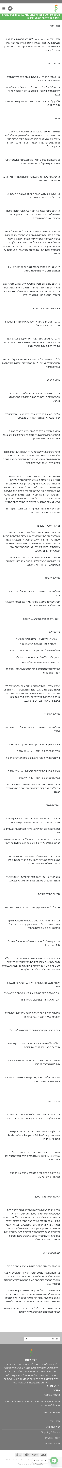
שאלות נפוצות (53, 1426)
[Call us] (48, 1386)
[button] (10, 8)
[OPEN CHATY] (54, 1460)
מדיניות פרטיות (52, 1443)
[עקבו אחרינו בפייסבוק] (58, 1386)
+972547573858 (45, 1405)
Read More (17, 1382)
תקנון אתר (55, 1421)
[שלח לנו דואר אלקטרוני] (51, 1386)
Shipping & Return (50, 1432)
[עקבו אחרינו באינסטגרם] (55, 1386)
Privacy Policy (52, 1438)
